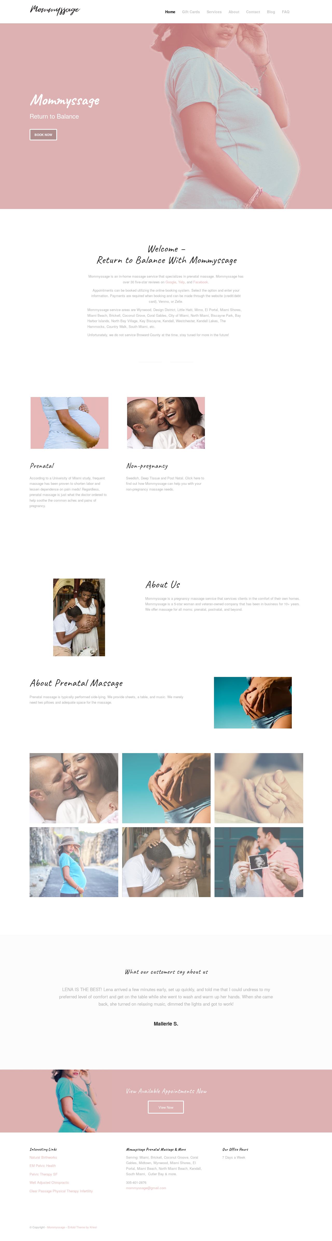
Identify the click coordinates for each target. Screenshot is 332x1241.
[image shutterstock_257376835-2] (261, 790)
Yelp (181, 281)
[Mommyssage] (55, 11)
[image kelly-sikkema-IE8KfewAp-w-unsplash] (261, 864)
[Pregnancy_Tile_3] (69, 423)
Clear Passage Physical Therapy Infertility (62, 1190)
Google (170, 281)
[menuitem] (170, 11)
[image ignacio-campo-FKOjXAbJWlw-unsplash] (168, 790)
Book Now (43, 134)
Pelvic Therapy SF (44, 1174)
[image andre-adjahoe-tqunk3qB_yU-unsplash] (168, 864)
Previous (41, 993)
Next (291, 993)
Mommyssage (56, 1227)
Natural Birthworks (43, 1157)
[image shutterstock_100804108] (76, 790)
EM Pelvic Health (43, 1165)
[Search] (297, 11)
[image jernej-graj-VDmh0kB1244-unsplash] (76, 864)
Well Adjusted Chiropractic (49, 1182)
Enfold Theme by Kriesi (82, 1227)
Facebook (200, 281)
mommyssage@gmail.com (146, 1187)
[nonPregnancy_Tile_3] (166, 423)
